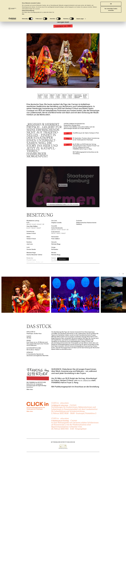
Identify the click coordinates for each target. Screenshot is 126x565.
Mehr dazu (30, 389)
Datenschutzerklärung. (28, 10)
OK (111, 3)
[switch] (45, 19)
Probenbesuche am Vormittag (60, 420)
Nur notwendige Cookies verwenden (111, 9)
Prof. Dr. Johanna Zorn (79, 147)
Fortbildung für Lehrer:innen (59, 405)
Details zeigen (80, 18)
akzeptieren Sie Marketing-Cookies (58, 204)
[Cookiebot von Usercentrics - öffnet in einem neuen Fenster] (12, 19)
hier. (23, 14)
